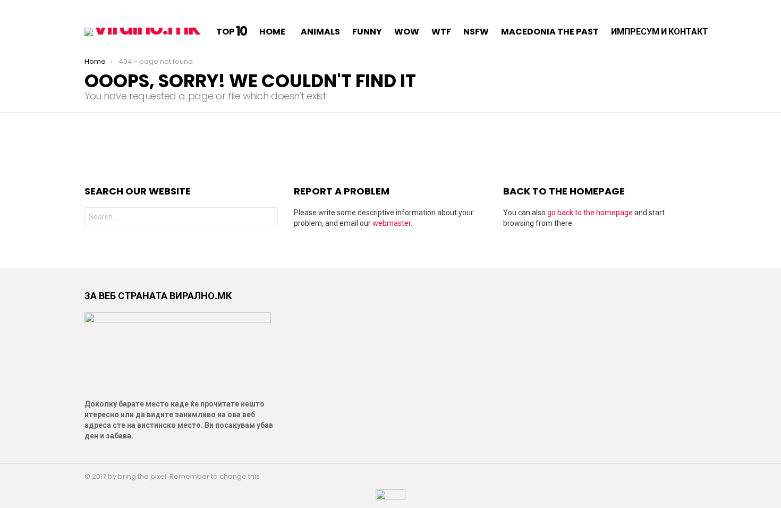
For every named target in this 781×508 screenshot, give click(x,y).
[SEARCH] (733, 31)
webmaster (391, 223)
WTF (441, 32)
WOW (406, 32)
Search (267, 218)
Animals (320, 32)
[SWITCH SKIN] (88, 8)
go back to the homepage (590, 212)
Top (232, 32)
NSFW (476, 32)
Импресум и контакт (659, 32)
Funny (367, 32)
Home (272, 32)
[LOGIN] (747, 31)
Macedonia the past (550, 32)
